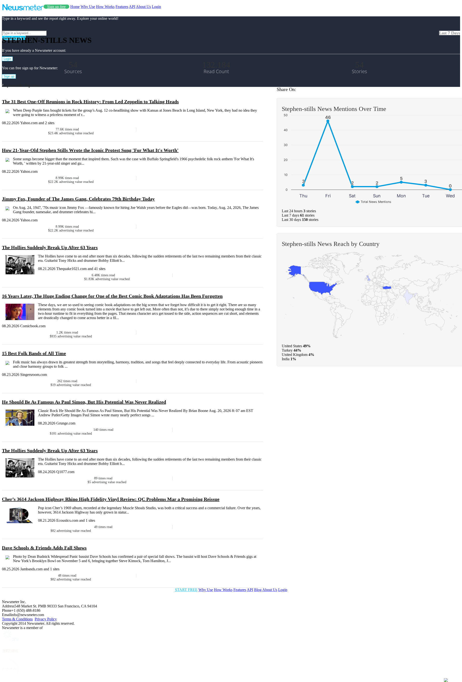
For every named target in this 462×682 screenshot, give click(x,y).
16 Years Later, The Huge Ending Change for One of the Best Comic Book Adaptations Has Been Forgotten (112, 296)
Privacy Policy (46, 619)
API (132, 7)
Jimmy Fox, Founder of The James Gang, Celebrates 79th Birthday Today (78, 198)
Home (75, 7)
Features (122, 7)
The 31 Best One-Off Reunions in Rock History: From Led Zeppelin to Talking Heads (90, 101)
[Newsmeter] (23, 9)
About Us (143, 7)
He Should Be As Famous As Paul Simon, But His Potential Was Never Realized (84, 402)
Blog (258, 590)
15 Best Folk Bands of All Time (34, 353)
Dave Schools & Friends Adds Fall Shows (44, 547)
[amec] (10, 657)
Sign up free (56, 7)
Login (156, 7)
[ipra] (10, 640)
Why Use (88, 7)
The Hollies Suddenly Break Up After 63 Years (50, 247)
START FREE (186, 590)
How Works (105, 7)
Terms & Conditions (17, 619)
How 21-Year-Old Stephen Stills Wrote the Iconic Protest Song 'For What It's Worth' (90, 150)
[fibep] (10, 678)
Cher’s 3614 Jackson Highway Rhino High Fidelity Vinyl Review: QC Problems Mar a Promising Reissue (110, 499)
